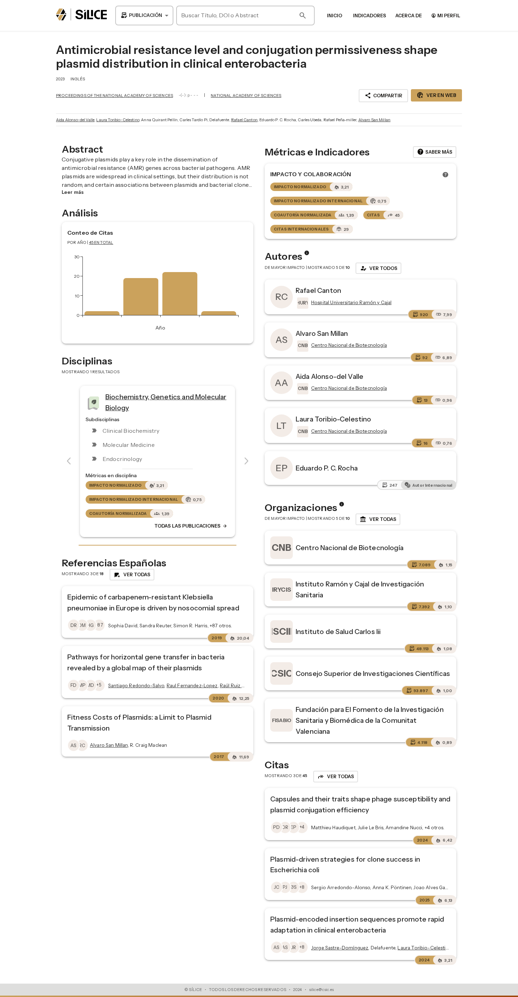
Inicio (334, 15)
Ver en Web (436, 95)
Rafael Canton (244, 119)
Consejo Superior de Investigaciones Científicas (373, 673)
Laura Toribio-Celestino (117, 119)
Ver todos (378, 268)
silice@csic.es (321, 989)
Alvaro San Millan (374, 119)
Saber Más (434, 152)
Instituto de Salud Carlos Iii (338, 631)
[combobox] (144, 15)
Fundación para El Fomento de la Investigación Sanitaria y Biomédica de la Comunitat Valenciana (370, 720)
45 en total (101, 242)
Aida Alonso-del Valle (75, 119)
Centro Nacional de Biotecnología (349, 547)
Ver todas (377, 519)
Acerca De (408, 15)
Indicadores (369, 15)
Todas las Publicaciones (191, 526)
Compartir (383, 95)
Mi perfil (445, 15)
